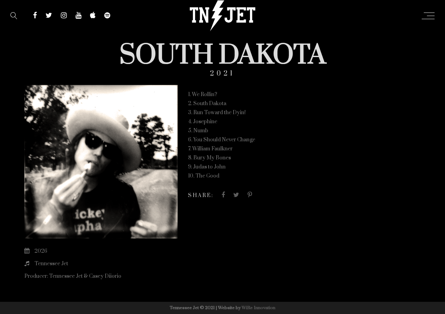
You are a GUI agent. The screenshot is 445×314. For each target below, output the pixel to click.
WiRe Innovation (258, 308)
